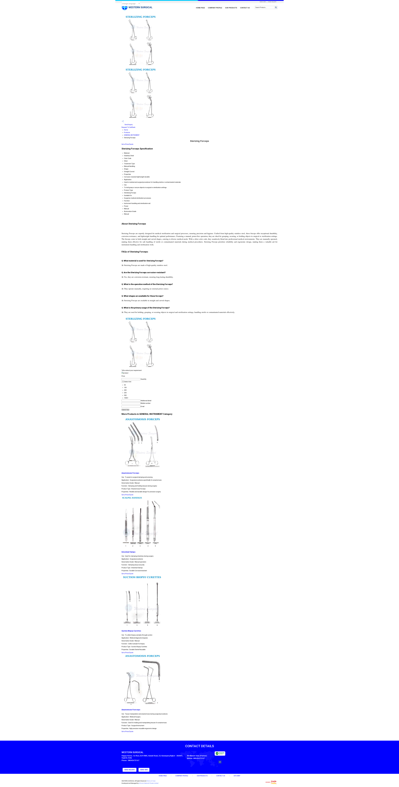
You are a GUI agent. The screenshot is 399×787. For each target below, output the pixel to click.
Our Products (231, 8)
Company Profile (215, 8)
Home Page (200, 8)
